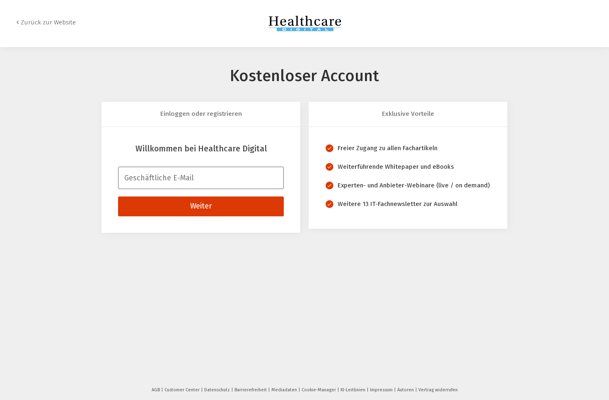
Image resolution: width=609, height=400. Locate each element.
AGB (156, 390)
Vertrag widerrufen (438, 390)
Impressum (382, 390)
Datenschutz (217, 390)
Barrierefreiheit (251, 390)
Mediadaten (284, 390)
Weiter (201, 206)
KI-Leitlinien (354, 390)
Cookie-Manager (319, 390)
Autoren (406, 390)
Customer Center (182, 390)
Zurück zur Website (48, 22)
